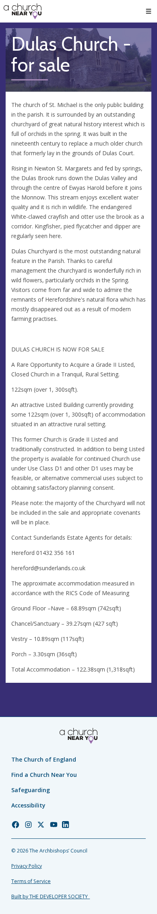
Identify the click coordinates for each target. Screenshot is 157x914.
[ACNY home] (22, 11)
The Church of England (43, 759)
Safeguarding (30, 790)
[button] (148, 11)
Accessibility (28, 805)
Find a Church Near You (44, 774)
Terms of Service (31, 881)
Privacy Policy (26, 866)
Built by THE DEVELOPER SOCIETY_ (50, 896)
